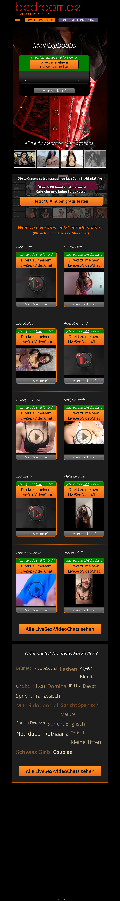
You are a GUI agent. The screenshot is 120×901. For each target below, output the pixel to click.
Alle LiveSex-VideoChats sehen (60, 629)
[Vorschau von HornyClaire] (84, 297)
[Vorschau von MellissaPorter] (84, 526)
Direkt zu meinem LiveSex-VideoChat (54, 64)
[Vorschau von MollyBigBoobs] (84, 437)
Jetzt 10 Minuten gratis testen (61, 201)
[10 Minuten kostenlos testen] (21, 18)
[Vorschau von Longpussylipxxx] (36, 590)
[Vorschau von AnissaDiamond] (84, 373)
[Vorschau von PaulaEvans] (36, 297)
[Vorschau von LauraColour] (36, 373)
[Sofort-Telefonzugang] (23, 18)
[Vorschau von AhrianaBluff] (84, 603)
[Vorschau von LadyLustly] (36, 526)
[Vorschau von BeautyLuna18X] (36, 437)
